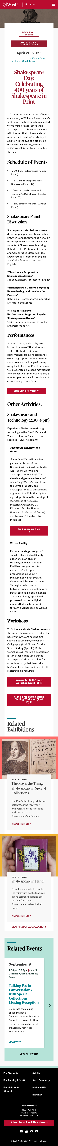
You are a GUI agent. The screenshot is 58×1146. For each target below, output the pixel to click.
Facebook (31, 1131)
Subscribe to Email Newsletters (29, 1122)
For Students (10, 1073)
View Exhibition (20, 824)
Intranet (37, 1095)
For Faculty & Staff (14, 1080)
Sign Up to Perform (25, 391)
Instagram (26, 1131)
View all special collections (29, 927)
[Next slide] (49, 1005)
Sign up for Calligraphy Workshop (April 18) (29, 681)
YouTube (36, 1131)
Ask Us (36, 1073)
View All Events (29, 1054)
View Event (15, 1042)
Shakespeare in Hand (28, 881)
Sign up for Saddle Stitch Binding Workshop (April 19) (29, 700)
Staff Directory (41, 1080)
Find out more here (29, 529)
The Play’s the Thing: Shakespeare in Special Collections (29, 788)
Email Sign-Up (21, 1131)
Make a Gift (39, 1088)
